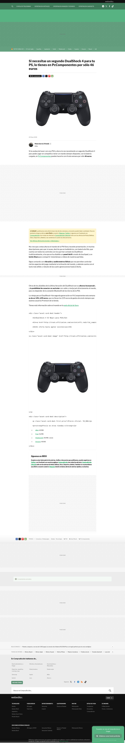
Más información (64, 741)
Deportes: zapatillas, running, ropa (17, 670)
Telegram (103, 6)
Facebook (109, 6)
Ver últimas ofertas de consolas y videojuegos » (44, 241)
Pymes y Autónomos (107, 709)
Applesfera (14, 711)
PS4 (66, 539)
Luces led (107, 652)
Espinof (44, 709)
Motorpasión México (77, 728)
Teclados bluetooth (97, 652)
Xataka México (16, 728)
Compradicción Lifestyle (62, 235)
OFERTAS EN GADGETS (86, 6)
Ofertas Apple (39, 652)
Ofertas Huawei (50, 652)
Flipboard (49, 76)
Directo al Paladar (61, 706)
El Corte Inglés (30, 49)
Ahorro (49, 678)
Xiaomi (90, 49)
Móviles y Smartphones (36, 664)
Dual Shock (74, 539)
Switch (14, 678)
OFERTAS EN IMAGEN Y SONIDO (64, 6)
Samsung (14, 674)
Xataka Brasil (15, 730)
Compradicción (35, 235)
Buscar (110, 690)
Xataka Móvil (15, 709)
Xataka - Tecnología (56, 539)
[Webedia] (109, 1)
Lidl (96, 49)
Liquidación (47, 49)
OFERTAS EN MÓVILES (42, 6)
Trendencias (90, 706)
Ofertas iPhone (61, 652)
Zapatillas (38, 49)
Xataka (14, 706)
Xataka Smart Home (17, 714)
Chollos (70, 49)
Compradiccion (91, 711)
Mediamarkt (62, 49)
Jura (30, 678)
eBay (37, 430)
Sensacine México (46, 728)
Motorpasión (75, 706)
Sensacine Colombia (47, 730)
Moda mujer (50, 669)
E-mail (52, 76)
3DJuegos (29, 706)
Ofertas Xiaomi (29, 652)
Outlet (54, 49)
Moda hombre (33, 669)
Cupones (76, 49)
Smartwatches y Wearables (51, 664)
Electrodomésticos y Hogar (17, 664)
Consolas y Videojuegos (42, 539)
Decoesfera (90, 709)
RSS (81, 681)
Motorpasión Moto (77, 709)
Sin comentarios (36, 76)
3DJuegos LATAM (31, 728)
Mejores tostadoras (73, 652)
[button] (43, 144)
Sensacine (44, 706)
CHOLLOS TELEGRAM (23, 6)
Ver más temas (17, 682)
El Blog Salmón (106, 706)
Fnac (36, 434)
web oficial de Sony (71, 305)
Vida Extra (29, 709)
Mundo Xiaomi (15, 716)
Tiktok (113, 6)
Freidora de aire (85, 652)
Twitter (106, 6)
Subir (108, 698)
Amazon (84, 49)
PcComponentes (44, 156)
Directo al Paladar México (61, 728)
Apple (31, 674)
